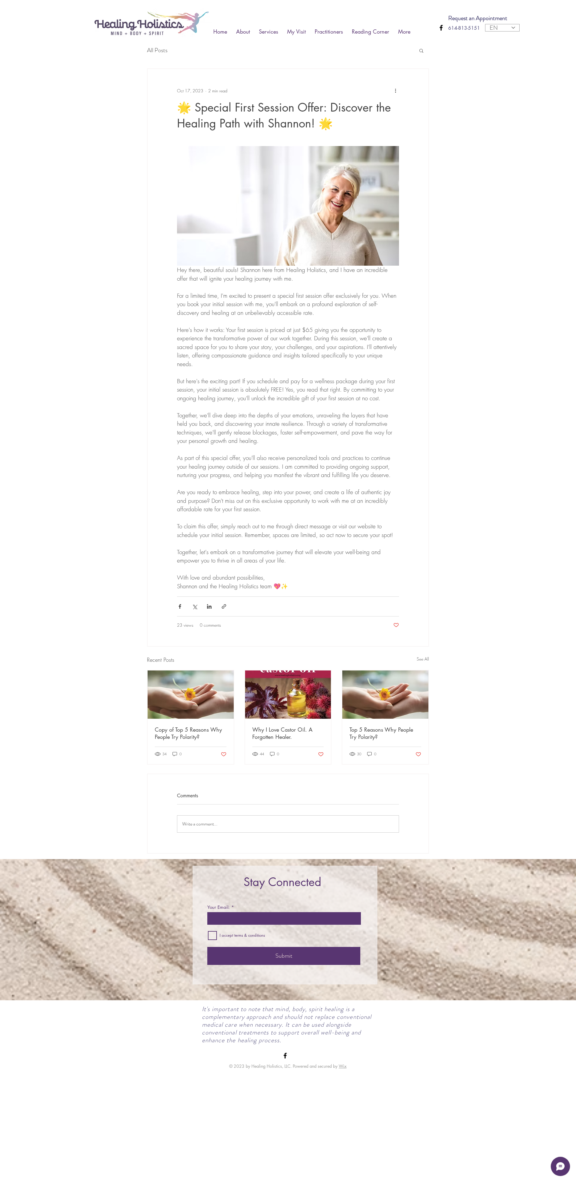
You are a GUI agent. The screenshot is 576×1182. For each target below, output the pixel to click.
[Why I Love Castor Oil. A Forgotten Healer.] (288, 694)
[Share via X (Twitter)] (194, 606)
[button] (421, 50)
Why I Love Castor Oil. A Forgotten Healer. (282, 733)
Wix (342, 1066)
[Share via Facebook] (180, 606)
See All (423, 659)
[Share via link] (224, 606)
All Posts (157, 50)
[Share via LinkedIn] (209, 606)
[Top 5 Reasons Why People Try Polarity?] (385, 694)
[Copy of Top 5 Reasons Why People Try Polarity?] (191, 694)
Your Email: (218, 907)
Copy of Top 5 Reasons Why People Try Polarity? (188, 733)
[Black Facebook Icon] (441, 27)
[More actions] (395, 90)
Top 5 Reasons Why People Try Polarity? (381, 733)
